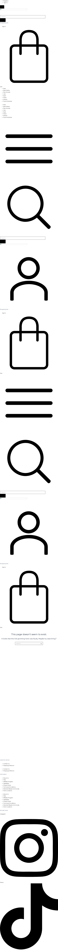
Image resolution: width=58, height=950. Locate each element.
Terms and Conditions (9, 787)
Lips (4, 94)
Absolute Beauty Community (11, 789)
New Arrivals (6, 92)
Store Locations (7, 790)
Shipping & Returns (8, 765)
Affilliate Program (8, 781)
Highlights (6, 783)
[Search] (3, 20)
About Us (6, 778)
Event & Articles (7, 101)
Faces (4, 97)
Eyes (4, 95)
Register (5, 1)
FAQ (4, 780)
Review (5, 99)
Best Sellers (6, 90)
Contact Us (6, 763)
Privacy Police (7, 785)
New (4, 88)
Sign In (6, 2)
